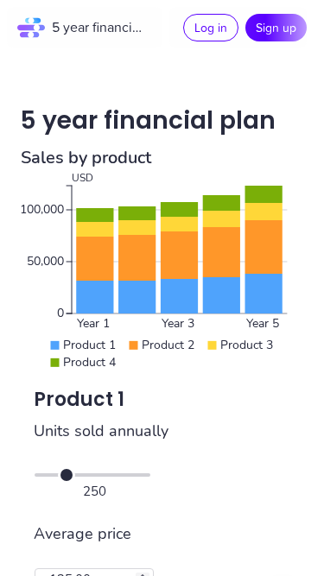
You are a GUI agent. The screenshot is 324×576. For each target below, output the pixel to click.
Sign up (276, 27)
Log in (210, 27)
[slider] (66, 475)
